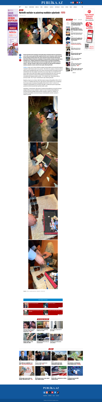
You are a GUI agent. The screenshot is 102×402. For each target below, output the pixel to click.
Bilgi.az (62, 7)
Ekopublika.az (57, 7)
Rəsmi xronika (31, 7)
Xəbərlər (49, 395)
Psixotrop (43, 291)
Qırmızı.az (37, 7)
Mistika (67, 7)
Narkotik (38, 291)
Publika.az (25, 67)
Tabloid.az (51, 7)
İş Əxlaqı (57, 395)
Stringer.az (46, 7)
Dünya (41, 7)
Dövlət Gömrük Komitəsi (31, 291)
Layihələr (75, 7)
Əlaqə (54, 395)
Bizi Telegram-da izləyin (43, 299)
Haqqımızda (45, 395)
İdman (71, 7)
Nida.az (26, 7)
